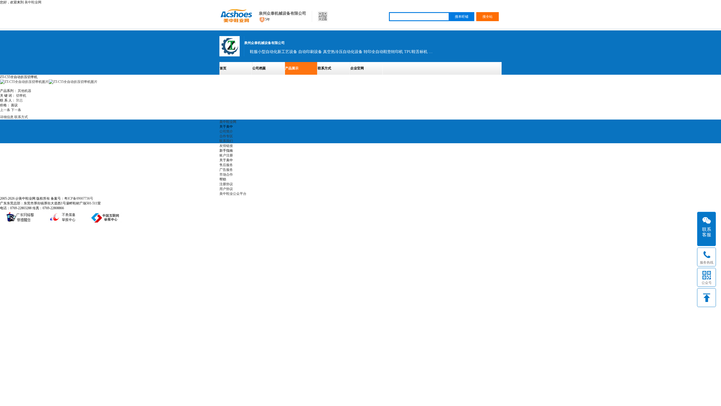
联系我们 (226, 141)
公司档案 (259, 68)
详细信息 (7, 117)
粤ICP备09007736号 (78, 198)
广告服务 (226, 170)
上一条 (5, 110)
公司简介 (226, 131)
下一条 (16, 110)
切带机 (21, 96)
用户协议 (226, 189)
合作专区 (226, 136)
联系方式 (324, 68)
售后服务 (226, 165)
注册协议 (226, 184)
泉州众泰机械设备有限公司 (282, 13)
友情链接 (226, 146)
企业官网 (357, 68)
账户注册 (226, 155)
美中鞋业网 (33, 2)
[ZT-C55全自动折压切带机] (73, 82)
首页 (223, 68)
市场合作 (226, 174)
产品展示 (292, 68)
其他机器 (24, 91)
